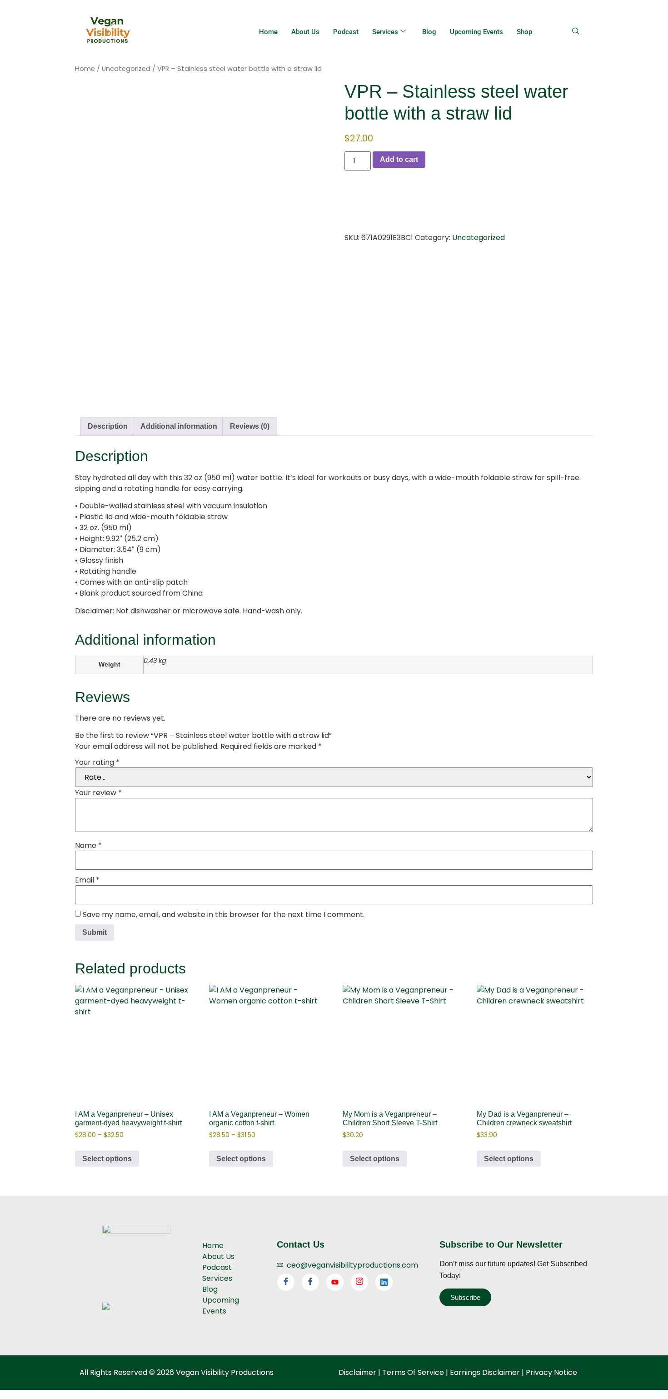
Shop (524, 32)
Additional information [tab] (178, 426)
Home (268, 32)
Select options (107, 1159)
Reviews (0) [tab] (249, 426)
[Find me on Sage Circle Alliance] (106, 1307)
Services (385, 32)
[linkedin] (384, 1282)
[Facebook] (286, 1282)
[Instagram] (359, 1282)
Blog (429, 32)
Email (87, 880)
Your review (98, 793)
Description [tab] (108, 426)
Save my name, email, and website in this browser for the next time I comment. (223, 914)
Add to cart (399, 159)
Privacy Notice (551, 1372)
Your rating (97, 762)
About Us (305, 32)
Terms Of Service (413, 1372)
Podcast (346, 32)
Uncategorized (126, 68)
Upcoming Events (476, 32)
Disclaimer (357, 1372)
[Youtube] (335, 1282)
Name (88, 845)
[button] (579, 32)
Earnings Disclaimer (485, 1372)
